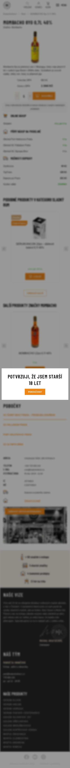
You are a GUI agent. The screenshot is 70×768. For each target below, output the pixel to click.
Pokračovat (35, 392)
